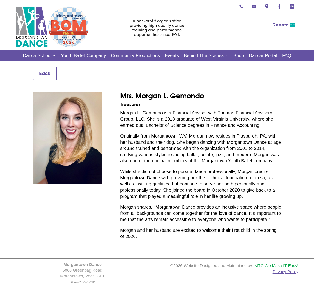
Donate (280, 25)
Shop (238, 56)
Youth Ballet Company (83, 56)
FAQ (286, 56)
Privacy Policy (285, 272)
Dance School (37, 56)
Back (45, 73)
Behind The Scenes (204, 56)
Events (172, 56)
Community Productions (135, 56)
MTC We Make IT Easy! (276, 265)
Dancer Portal (263, 56)
